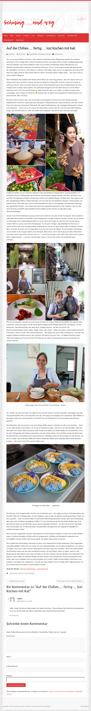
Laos (33, 35)
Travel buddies (29, 573)
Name (9, 657)
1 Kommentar (58, 54)
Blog (11, 35)
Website (9, 676)
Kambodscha (50, 35)
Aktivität (31, 54)
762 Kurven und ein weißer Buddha (70, 581)
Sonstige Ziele (72, 35)
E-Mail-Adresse (12, 666)
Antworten (15, 615)
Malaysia (41, 35)
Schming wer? (9, 40)
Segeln (18, 35)
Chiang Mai (41, 54)
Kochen (20, 573)
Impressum (20, 40)
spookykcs (11, 54)
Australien (61, 35)
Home (6, 35)
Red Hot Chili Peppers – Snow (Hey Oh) (34, 569)
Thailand (26, 35)
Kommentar (11, 636)
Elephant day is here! (15, 581)
